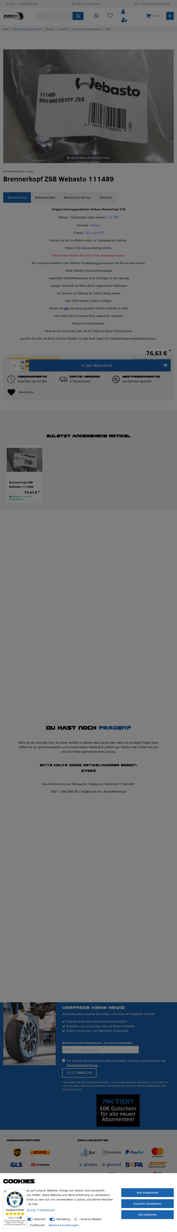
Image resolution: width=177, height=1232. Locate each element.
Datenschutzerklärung (82, 1065)
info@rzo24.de (91, 791)
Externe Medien (91, 1219)
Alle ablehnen (147, 1214)
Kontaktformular (115, 791)
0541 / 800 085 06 (64, 791)
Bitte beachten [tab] (45, 197)
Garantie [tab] (106, 197)
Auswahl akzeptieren (147, 1203)
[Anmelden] (123, 12)
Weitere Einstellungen (63, 1225)
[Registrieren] (124, 20)
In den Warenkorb (96, 365)
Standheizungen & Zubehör (27, 29)
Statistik (40, 1219)
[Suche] (78, 16)
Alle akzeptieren (147, 1192)
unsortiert (64, 29)
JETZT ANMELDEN (79, 1073)
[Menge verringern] (23, 368)
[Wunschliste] (110, 16)
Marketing (63, 1219)
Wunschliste (26, 392)
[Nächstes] (170, 106)
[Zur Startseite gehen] (6, 29)
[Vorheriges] (6, 106)
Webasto (50, 29)
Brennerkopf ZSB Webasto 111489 (21, 484)
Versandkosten (163, 359)
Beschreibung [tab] (17, 197)
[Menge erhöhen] (23, 362)
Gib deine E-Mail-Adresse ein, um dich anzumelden (97, 1043)
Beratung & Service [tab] (77, 197)
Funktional (37, 1225)
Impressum (47, 1210)
